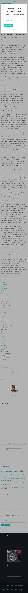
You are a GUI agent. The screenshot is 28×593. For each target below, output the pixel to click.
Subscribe (8, 25)
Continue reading (14, 29)
